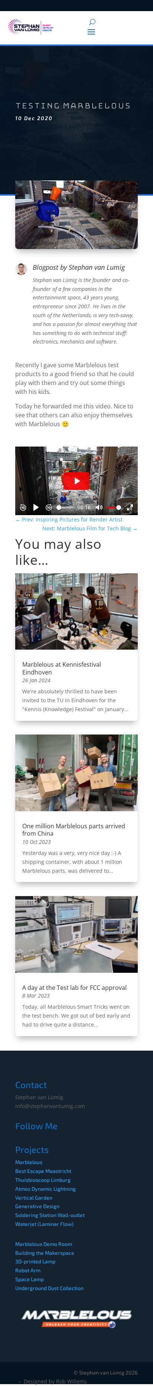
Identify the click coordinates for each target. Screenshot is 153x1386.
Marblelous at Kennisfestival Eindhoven (61, 668)
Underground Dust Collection (49, 1288)
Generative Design (37, 1206)
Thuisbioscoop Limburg (43, 1180)
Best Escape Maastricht (43, 1171)
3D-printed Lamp (35, 1261)
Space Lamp (29, 1279)
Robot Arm (27, 1270)
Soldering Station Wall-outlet (50, 1215)
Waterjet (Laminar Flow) (44, 1224)
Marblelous (28, 1162)
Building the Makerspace (44, 1253)
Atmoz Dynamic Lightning (45, 1189)
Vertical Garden (33, 1197)
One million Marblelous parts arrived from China (73, 830)
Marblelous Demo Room (43, 1244)
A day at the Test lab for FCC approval (74, 988)
